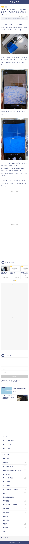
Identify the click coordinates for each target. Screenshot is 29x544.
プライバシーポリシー (9, 440)
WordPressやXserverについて (14, 470)
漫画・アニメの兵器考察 (15, 504)
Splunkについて (14, 466)
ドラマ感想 (14, 481)
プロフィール (7, 444)
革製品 (15, 527)
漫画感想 (15, 508)
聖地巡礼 (15, 512)
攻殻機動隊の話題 (15, 497)
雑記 (2, 6)
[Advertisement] (14, 208)
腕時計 (15, 516)
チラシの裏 (14, 2)
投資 (14, 493)
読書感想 (15, 520)
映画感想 (15, 501)
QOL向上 (15, 462)
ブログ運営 (14, 485)
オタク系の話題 (15, 478)
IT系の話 (14, 458)
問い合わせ (7, 448)
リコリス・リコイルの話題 (15, 489)
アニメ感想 (15, 474)
